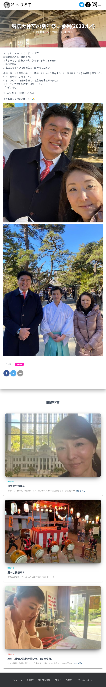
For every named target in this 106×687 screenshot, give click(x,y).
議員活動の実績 (44, 680)
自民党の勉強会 (16, 486)
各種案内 (69, 680)
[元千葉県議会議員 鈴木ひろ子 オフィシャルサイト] (18, 4)
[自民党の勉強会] (53, 445)
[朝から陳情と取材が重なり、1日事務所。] (53, 617)
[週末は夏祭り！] (53, 531)
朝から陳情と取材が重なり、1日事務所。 (30, 658)
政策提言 (30, 680)
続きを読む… (81, 490)
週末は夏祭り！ (16, 572)
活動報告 (19, 364)
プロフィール (17, 680)
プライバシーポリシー (85, 680)
